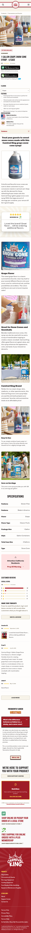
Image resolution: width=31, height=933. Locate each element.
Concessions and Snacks (15, 13)
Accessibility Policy (6, 916)
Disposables (5, 874)
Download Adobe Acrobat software (15, 804)
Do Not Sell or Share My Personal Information (14, 922)
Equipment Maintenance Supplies (11, 888)
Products (3, 13)
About (3, 896)
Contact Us (4, 902)
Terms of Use (5, 910)
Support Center (6, 899)
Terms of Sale (5, 919)
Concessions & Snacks (8, 877)
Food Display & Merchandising (10, 885)
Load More (15, 698)
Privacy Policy (5, 913)
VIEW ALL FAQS (15, 757)
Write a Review (15, 617)
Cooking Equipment (7, 882)
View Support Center (15, 776)
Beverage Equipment (7, 880)
